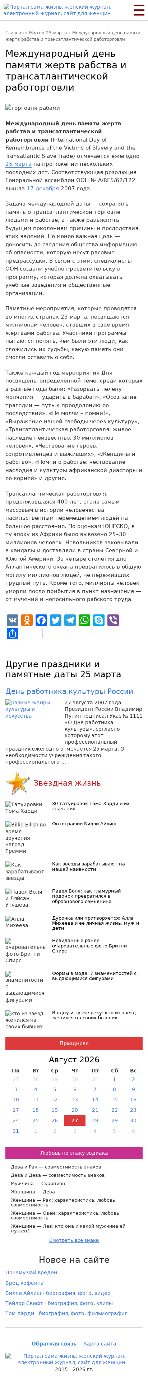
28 (95, 1120)
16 (133, 1099)
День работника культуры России (69, 691)
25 (35, 1120)
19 (54, 1110)
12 (54, 1099)
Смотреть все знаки (74, 1240)
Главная (14, 32)
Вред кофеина (24, 1283)
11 (35, 1099)
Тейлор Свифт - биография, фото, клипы (59, 1303)
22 (114, 1110)
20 (74, 1110)
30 (133, 1120)
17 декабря (43, 188)
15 (114, 1099)
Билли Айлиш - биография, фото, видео (58, 1293)
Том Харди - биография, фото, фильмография (66, 1313)
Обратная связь (54, 1344)
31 (16, 1131)
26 (54, 1120)
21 (95, 1110)
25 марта (56, 32)
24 (16, 1120)
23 (133, 1110)
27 (74, 1120)
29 (114, 1120)
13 (74, 1099)
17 (16, 1110)
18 (35, 1110)
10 (16, 1099)
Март (35, 32)
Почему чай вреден (31, 1272)
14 (95, 1099)
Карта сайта (99, 1344)
